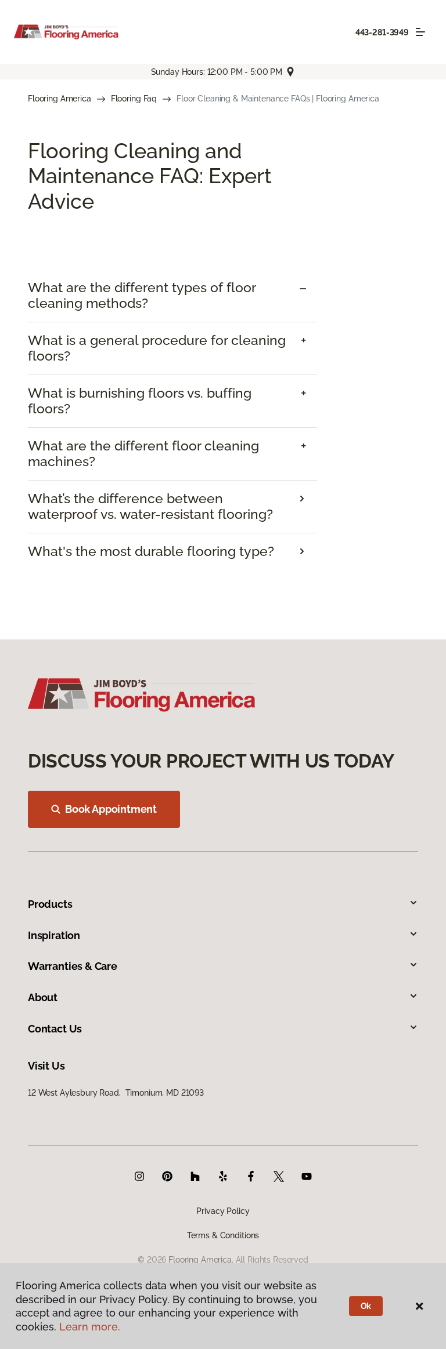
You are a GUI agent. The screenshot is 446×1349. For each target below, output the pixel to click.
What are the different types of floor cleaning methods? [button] (142, 295)
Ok (366, 1306)
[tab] (172, 295)
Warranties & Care (72, 966)
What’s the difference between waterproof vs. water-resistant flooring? (150, 506)
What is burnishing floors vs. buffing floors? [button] (139, 401)
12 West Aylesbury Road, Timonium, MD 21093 (116, 1092)
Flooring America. (200, 1259)
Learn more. (89, 1327)
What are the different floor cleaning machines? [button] (143, 453)
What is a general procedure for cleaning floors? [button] (157, 348)
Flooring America (59, 98)
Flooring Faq (134, 98)
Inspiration (54, 935)
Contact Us (55, 1029)
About (42, 997)
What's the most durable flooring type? (151, 551)
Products (50, 904)
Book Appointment (111, 809)
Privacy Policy (222, 1211)
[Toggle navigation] (420, 31)
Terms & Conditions (223, 1235)
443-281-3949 (382, 32)
